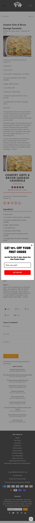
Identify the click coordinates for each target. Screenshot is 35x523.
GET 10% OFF (17, 272)
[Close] (31, 245)
